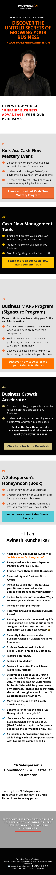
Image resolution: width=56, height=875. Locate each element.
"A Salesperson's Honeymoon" (25, 557)
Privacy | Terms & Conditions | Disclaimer (28, 868)
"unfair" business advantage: (19, 112)
